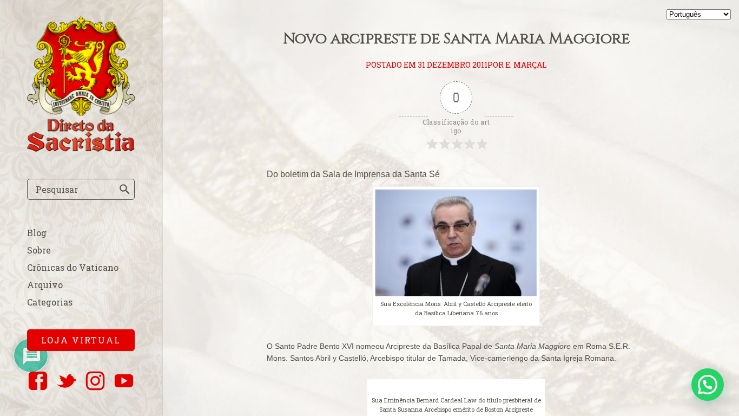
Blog (37, 232)
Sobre (39, 250)
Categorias (49, 302)
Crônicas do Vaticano (72, 267)
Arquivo (45, 284)
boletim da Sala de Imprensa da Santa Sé (360, 174)
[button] (707, 384)
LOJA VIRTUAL (81, 340)
